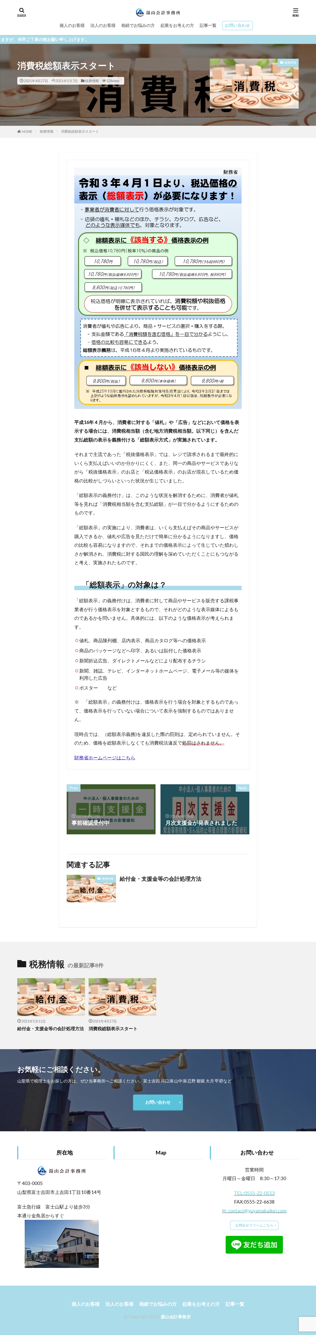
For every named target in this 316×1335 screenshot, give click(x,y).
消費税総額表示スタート (80, 131)
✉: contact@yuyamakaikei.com (254, 1210)
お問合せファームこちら (254, 1225)
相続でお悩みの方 (138, 25)
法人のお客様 (103, 25)
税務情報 (92, 81)
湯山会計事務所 (176, 1316)
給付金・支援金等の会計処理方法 (160, 879)
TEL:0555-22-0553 (254, 1193)
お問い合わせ (237, 25)
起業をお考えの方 (177, 25)
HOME (27, 131)
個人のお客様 (72, 25)
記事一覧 (208, 25)
